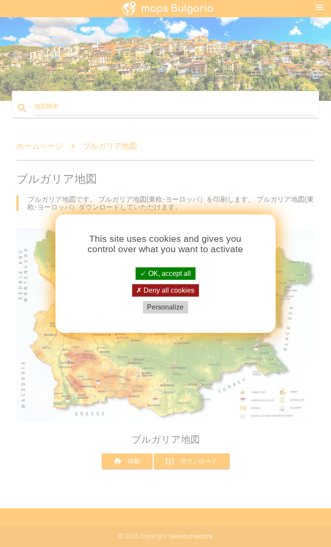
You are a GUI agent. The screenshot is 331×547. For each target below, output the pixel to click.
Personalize (165, 307)
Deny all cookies (168, 290)
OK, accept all (169, 273)
